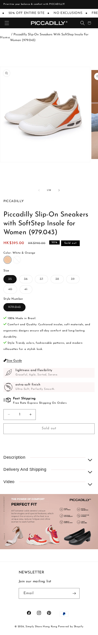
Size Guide (14, 360)
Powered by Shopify (70, 626)
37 (44, 280)
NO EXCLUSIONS (66, 13)
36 (28, 280)
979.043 (17, 308)
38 (59, 280)
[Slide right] (59, 190)
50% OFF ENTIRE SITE (25, 13)
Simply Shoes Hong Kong (41, 626)
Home (5, 37)
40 (12, 290)
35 (12, 280)
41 (28, 290)
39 (75, 280)
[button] (6, 23)
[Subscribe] (74, 593)
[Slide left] (39, 190)
